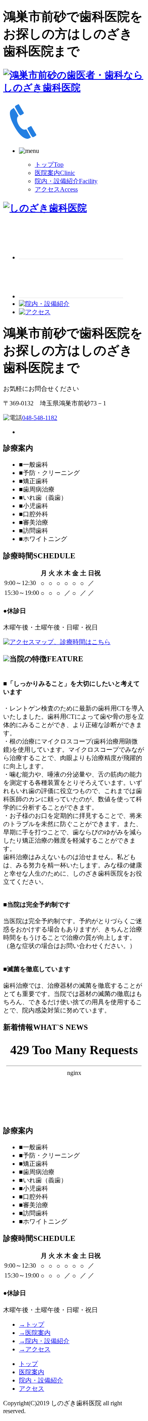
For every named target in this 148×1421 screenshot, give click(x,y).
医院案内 (55, 172)
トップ (49, 164)
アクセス (56, 189)
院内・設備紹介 (66, 181)
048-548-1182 (39, 417)
